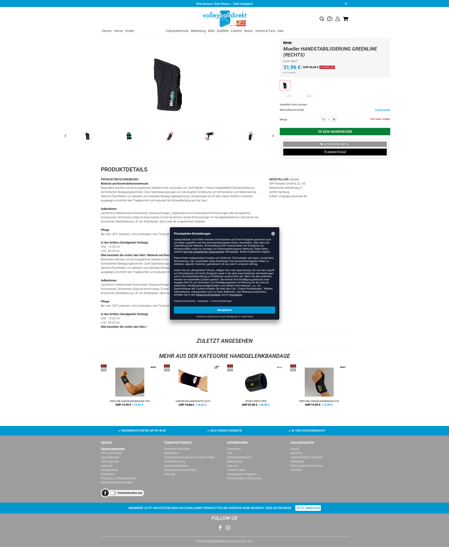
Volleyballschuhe (177, 31)
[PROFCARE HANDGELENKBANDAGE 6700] (129, 385)
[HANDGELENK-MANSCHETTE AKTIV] (193, 385)
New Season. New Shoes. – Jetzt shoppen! (224, 3)
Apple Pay (296, 453)
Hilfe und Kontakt (111, 453)
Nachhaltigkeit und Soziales (244, 478)
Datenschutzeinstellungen (117, 482)
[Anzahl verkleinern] (323, 119)
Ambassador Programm (242, 474)
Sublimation (171, 453)
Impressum (234, 449)
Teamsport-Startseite (177, 449)
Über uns (232, 465)
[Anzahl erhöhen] (334, 119)
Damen (107, 31)
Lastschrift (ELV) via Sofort (306, 457)
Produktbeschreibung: (120, 179)
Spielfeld (223, 31)
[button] (321, 18)
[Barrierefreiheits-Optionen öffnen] (105, 493)
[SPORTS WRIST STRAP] (256, 385)
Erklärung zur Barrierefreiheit (118, 478)
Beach (248, 31)
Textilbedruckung (174, 461)
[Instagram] (228, 528)
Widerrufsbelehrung (239, 457)
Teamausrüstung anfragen (180, 470)
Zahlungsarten (110, 461)
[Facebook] (220, 528)
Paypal (294, 449)
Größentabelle (382, 110)
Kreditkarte (297, 461)
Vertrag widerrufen (113, 449)
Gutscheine (108, 474)
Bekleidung (198, 31)
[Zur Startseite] (224, 18)
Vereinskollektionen (176, 465)
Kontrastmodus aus (130, 493)
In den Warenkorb (335, 131)
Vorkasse (296, 470)
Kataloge (169, 474)
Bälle (211, 31)
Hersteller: (279, 179)
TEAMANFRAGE (335, 152)
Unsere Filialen (236, 470)
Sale (280, 31)
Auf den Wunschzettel (337, 144)
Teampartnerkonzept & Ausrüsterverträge (189, 457)
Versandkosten (110, 457)
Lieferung (106, 465)
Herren (118, 31)
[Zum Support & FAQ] (329, 18)
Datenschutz (235, 461)
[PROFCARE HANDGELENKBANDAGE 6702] (319, 385)
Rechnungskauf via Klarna (306, 465)
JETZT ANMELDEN (308, 508)
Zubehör (236, 31)
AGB (230, 453)
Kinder (129, 31)
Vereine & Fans (265, 31)
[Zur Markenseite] (287, 43)
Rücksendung (109, 470)
